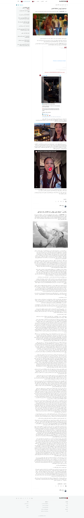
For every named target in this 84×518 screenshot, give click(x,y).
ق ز (21, 1)
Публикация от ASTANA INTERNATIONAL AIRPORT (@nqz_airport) (55, 72)
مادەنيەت (65, 199)
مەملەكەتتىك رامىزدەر (45, 507)
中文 (23, 1)
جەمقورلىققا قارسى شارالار (44, 509)
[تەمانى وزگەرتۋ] (32, 1)
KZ (29, 1)
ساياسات (67, 505)
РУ (26, 1)
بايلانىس (27, 505)
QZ (27, 1)
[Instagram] (65, 201)
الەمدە (67, 511)
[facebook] (27, 498)
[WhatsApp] (63, 201)
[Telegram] (61, 201)
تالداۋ (34, 1)
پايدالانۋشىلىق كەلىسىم (45, 503)
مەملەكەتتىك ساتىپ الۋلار (44, 511)
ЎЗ (20, 1)
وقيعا (67, 503)
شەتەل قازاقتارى (60, 483)
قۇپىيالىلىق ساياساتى (45, 505)
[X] (56, 201)
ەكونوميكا (66, 509)
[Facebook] (58, 201)
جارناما (27, 507)
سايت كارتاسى (26, 503)
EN (25, 1)
